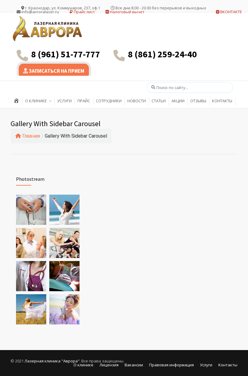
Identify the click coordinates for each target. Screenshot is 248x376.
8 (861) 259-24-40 (162, 54)
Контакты (227, 365)
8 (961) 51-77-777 (65, 54)
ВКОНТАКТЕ (230, 11)
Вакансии (134, 365)
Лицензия (109, 365)
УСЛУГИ (64, 101)
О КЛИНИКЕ (36, 101)
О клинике (83, 365)
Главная (31, 136)
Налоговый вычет (127, 11)
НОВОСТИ (136, 101)
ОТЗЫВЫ (198, 101)
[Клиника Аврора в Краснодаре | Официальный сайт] (48, 29)
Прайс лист (84, 11)
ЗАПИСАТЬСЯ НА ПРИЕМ (56, 71)
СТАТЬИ (159, 101)
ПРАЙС (83, 101)
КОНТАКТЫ (222, 101)
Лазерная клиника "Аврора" (52, 361)
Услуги (206, 365)
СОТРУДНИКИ (109, 101)
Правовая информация (171, 365)
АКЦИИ (177, 101)
